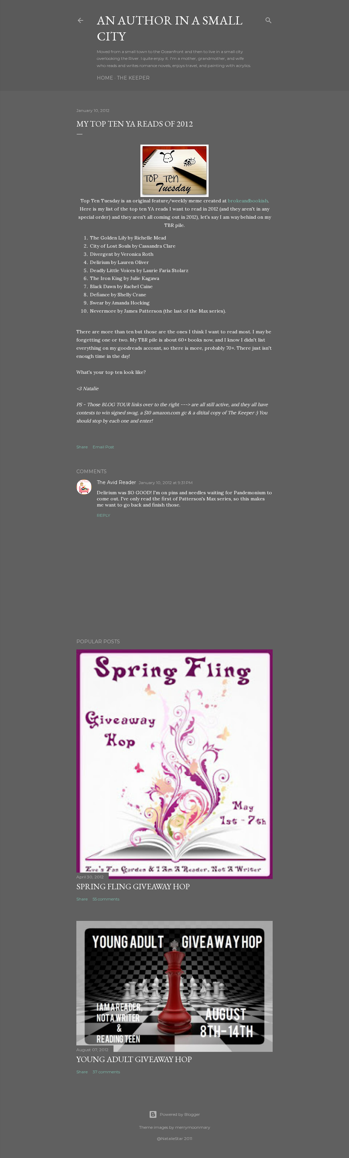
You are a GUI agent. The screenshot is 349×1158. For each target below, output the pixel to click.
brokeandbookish (248, 201)
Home (105, 78)
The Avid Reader (116, 482)
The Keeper (133, 78)
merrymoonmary (192, 1127)
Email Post (103, 446)
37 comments (106, 1071)
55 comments (106, 898)
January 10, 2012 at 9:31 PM (166, 482)
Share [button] (82, 446)
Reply (103, 515)
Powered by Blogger (180, 1114)
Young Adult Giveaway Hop (134, 1059)
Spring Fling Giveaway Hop (133, 886)
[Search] (268, 19)
